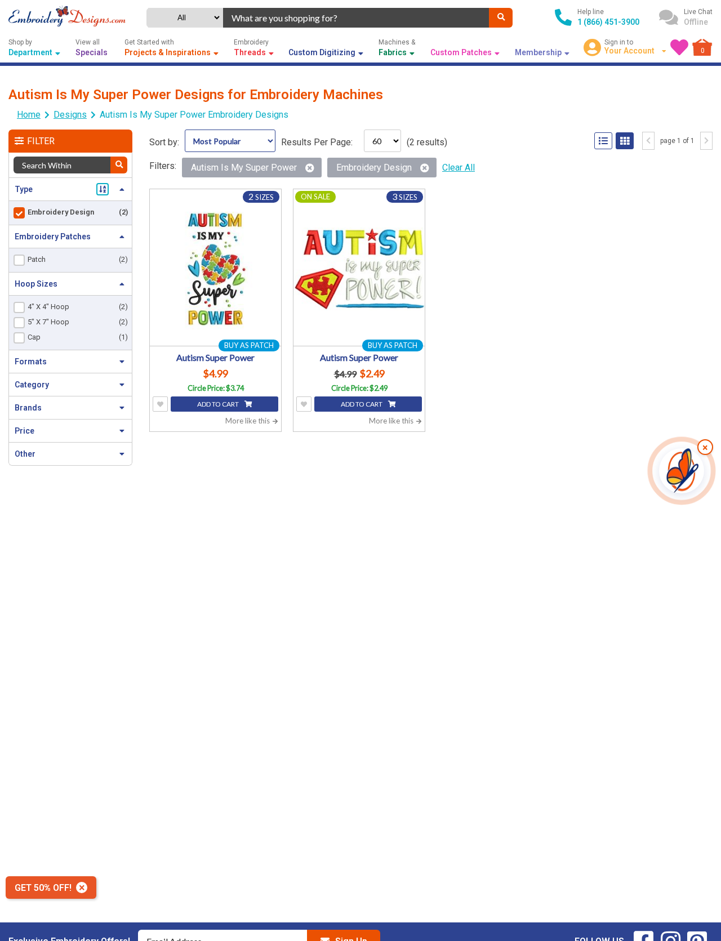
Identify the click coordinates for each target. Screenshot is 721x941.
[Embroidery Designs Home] (67, 17)
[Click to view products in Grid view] (625, 140)
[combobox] (356, 18)
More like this (248, 420)
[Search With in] (118, 165)
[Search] (501, 18)
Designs (70, 114)
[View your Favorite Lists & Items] (679, 47)
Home (29, 114)
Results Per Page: (317, 142)
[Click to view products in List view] (603, 140)
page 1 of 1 (677, 141)
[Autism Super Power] (215, 269)
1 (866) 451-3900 (608, 21)
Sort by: (164, 142)
